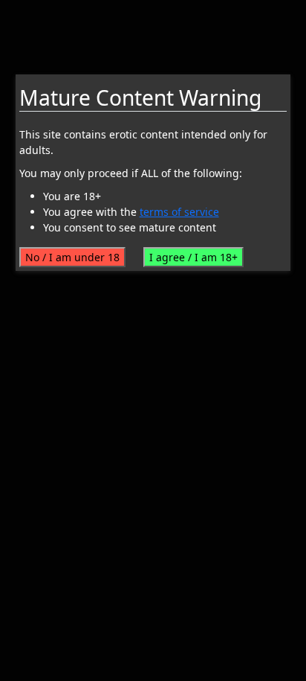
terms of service (179, 212)
